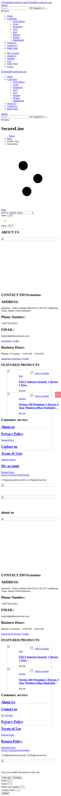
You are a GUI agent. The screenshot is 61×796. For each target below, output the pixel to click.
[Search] (46, 8)
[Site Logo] (26, 2)
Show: (4, 215)
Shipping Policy (8, 747)
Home (10, 16)
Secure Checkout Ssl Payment (15, 475)
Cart (9, 61)
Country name (8, 790)
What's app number (10, 787)
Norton (16, 37)
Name (4, 780)
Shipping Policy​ (8, 459)
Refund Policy (8, 735)
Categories (12, 18)
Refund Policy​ (8, 472)
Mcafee (16, 34)
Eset (15, 32)
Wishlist (11, 58)
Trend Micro (19, 21)
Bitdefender (18, 40)
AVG (15, 29)
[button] (4, 5)
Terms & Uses (11, 453)
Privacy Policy (12, 434)
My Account (13, 53)
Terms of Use (11, 729)
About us (8, 427)
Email (4, 783)
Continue (17, 778)
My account (10, 466)
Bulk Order (12, 48)
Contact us (9, 446)
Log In (10, 66)
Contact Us (12, 45)
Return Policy (7, 440)
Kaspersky (18, 26)
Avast (15, 24)
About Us (11, 43)
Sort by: (5, 212)
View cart (6, 778)
